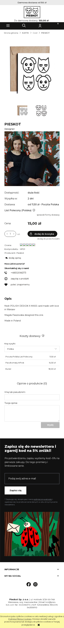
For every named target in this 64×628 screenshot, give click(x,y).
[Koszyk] (56, 25)
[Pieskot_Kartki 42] (41, 110)
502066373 (24, 605)
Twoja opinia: (11, 403)
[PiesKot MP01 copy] (23, 110)
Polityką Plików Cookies (19, 619)
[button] (8, 25)
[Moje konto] (40, 25)
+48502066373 (18, 272)
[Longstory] (32, 158)
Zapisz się (15, 490)
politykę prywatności (43, 499)
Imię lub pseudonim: (15, 392)
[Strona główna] (32, 12)
